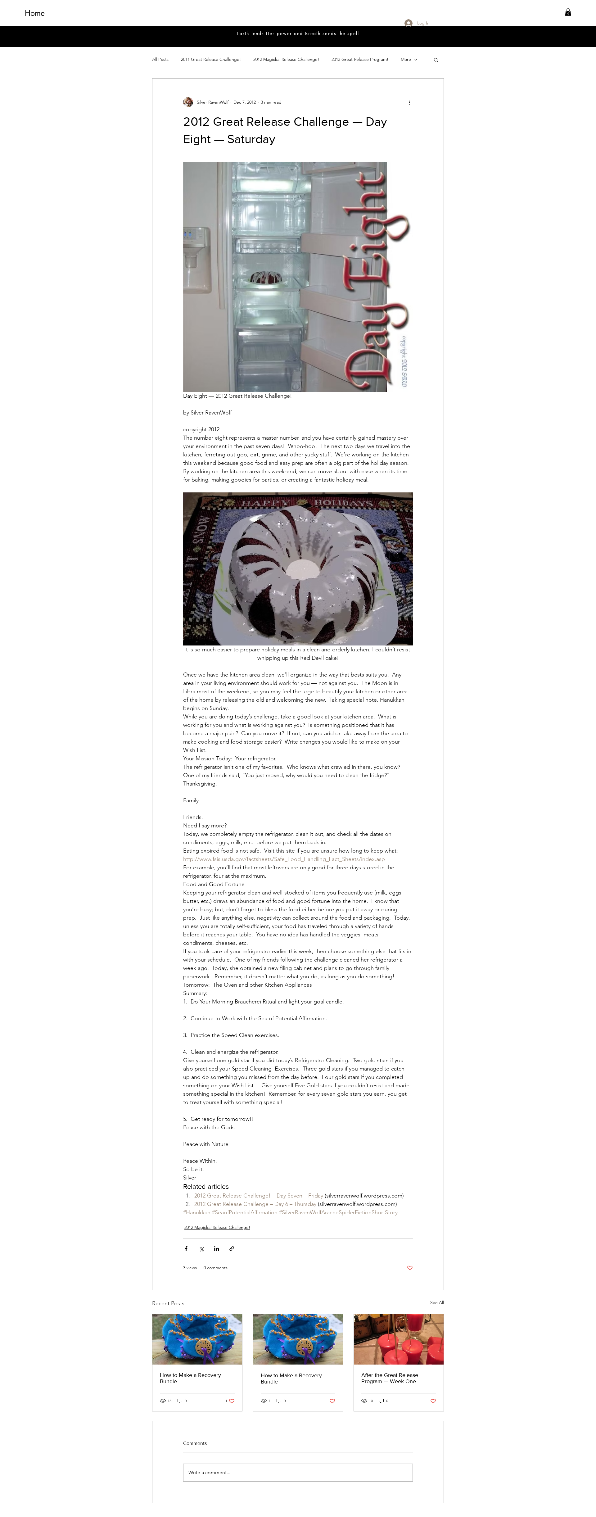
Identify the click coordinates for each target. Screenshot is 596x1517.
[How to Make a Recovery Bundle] (197, 1339)
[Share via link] (232, 1249)
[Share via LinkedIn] (216, 1249)
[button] (568, 12)
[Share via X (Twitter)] (201, 1249)
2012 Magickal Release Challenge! (286, 59)
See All (437, 1302)
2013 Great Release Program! (360, 59)
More (406, 59)
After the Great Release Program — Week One (389, 1378)
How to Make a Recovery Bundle (190, 1378)
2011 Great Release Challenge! (211, 59)
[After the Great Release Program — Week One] (399, 1339)
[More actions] (409, 102)
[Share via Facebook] (186, 1249)
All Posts (160, 59)
